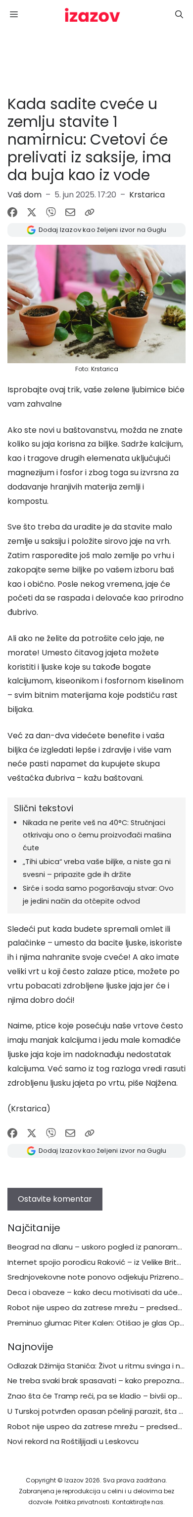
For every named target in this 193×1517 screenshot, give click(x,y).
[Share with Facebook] (12, 212)
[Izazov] (92, 15)
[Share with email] (70, 212)
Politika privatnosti (82, 1502)
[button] (179, 15)
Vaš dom (24, 194)
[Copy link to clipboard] (90, 212)
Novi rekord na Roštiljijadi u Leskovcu (73, 1441)
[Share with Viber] (51, 212)
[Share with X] (32, 212)
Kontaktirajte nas (137, 1502)
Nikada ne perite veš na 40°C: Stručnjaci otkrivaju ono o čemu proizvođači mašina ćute (97, 835)
